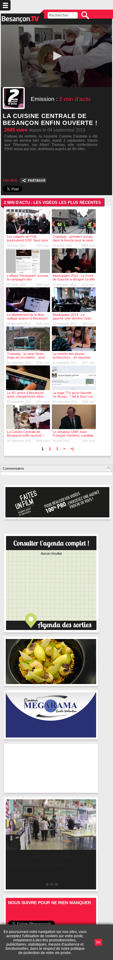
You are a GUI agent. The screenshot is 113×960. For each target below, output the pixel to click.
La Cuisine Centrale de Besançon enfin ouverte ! (25, 433)
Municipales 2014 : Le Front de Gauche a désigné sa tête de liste (74, 279)
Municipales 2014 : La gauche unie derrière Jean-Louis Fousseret (72, 318)
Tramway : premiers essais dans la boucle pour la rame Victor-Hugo (73, 240)
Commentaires (13, 468)
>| (72, 449)
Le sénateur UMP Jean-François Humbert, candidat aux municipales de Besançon (73, 437)
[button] (56, 55)
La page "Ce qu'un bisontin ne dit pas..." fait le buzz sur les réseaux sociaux (73, 396)
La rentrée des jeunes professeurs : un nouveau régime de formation (71, 357)
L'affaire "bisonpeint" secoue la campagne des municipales (27, 279)
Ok (98, 942)
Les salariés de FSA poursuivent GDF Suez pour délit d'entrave (27, 240)
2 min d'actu (74, 99)
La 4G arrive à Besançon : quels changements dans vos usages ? (26, 396)
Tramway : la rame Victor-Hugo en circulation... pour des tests (26, 357)
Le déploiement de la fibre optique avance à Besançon (27, 316)
